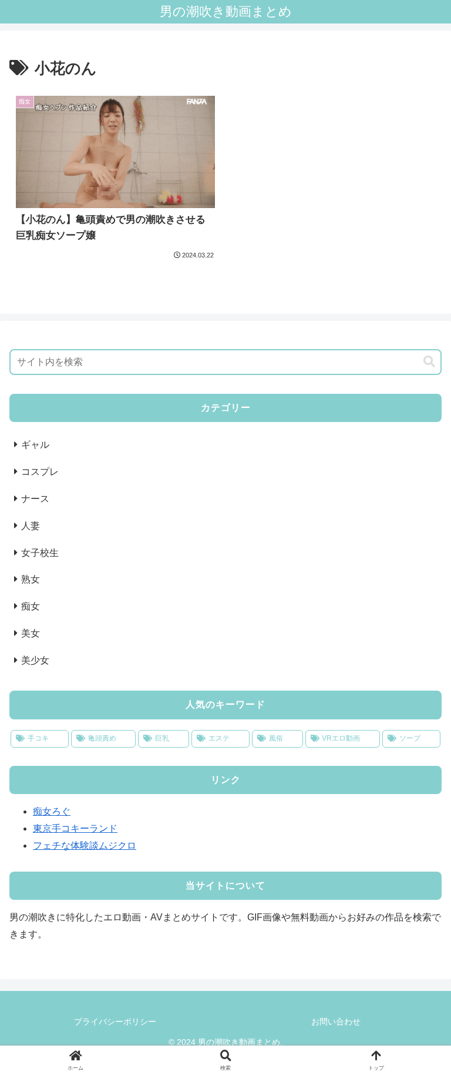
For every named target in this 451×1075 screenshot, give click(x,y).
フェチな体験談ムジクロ (84, 845)
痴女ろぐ (51, 811)
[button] (429, 362)
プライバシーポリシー (115, 1021)
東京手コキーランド (75, 828)
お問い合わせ (336, 1021)
